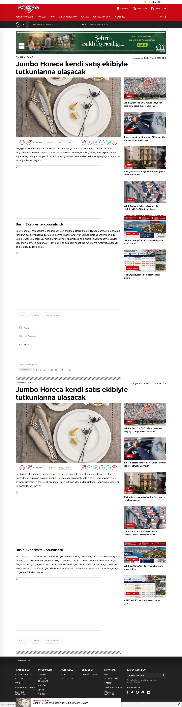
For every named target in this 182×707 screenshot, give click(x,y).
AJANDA (85, 17)
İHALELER (41, 17)
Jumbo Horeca (52, 315)
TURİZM (41, 694)
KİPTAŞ (41, 690)
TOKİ (52, 17)
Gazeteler (124, 9)
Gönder (25, 370)
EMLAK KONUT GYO (68, 17)
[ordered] (52, 369)
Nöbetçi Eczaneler (90, 674)
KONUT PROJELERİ (24, 17)
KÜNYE (107, 674)
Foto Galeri (142, 9)
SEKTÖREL (120, 17)
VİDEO (63, 674)
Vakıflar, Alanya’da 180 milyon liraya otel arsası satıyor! (63, 24)
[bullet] (56, 369)
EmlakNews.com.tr (25, 57)
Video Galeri (160, 9)
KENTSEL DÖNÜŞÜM (102, 17)
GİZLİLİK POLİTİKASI (113, 688)
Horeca (22, 315)
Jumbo (35, 315)
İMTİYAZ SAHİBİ (111, 679)
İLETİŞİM (108, 683)
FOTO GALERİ (66, 679)
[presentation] (24, 24)
